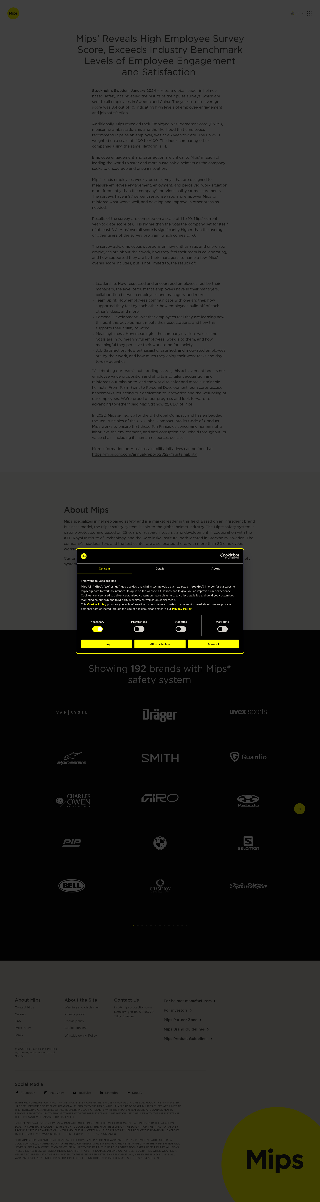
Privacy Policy (182, 608)
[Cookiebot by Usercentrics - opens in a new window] (223, 556)
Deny (107, 643)
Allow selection (160, 643)
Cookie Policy (96, 604)
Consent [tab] (104, 568)
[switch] (139, 629)
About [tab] (215, 568)
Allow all (213, 643)
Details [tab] (160, 568)
